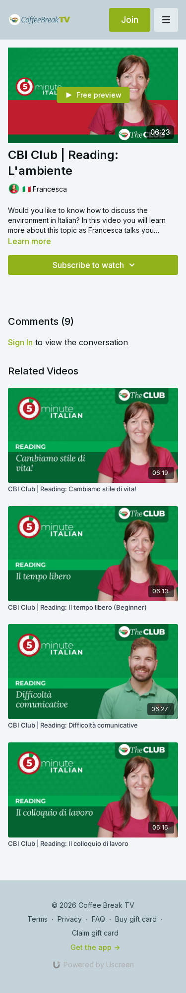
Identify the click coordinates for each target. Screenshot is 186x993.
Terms (37, 919)
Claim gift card (95, 933)
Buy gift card (136, 919)
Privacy (70, 919)
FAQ (98, 919)
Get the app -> (95, 947)
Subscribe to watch (88, 265)
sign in (20, 342)
